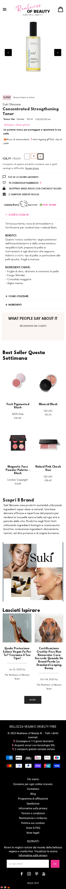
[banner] (33, 10)
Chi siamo (33, 779)
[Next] (57, 52)
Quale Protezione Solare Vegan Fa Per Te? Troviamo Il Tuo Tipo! (17, 653)
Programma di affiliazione (33, 798)
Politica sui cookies (33, 823)
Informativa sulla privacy (33, 808)
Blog (33, 793)
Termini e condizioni (33, 813)
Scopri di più (32, 168)
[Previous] (8, 52)
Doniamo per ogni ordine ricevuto (33, 784)
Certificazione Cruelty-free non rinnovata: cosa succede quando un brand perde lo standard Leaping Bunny (49, 658)
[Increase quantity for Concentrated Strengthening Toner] (40, 156)
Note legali (33, 832)
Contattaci (33, 789)
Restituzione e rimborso (33, 818)
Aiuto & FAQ (33, 827)
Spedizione (33, 803)
